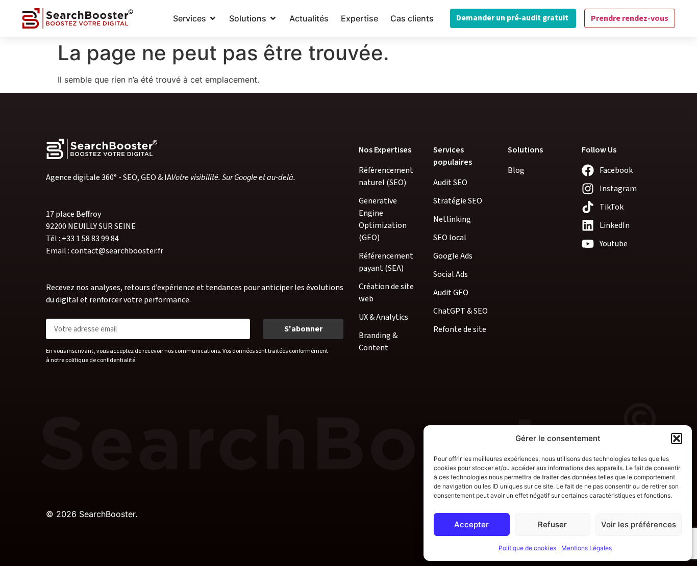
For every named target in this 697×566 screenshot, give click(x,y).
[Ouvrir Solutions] (273, 18)
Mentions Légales (586, 548)
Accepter (471, 524)
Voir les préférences (638, 524)
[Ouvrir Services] (213, 18)
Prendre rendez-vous (629, 18)
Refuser (552, 524)
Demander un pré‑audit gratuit (513, 17)
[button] (676, 438)
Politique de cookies (527, 548)
